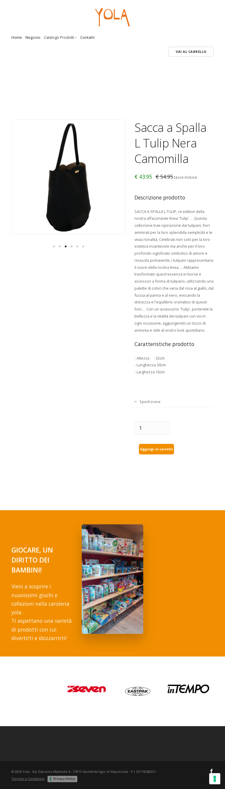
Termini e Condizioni (28, 778)
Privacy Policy (64, 779)
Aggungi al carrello (156, 449)
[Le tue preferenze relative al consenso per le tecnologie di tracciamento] (214, 778)
